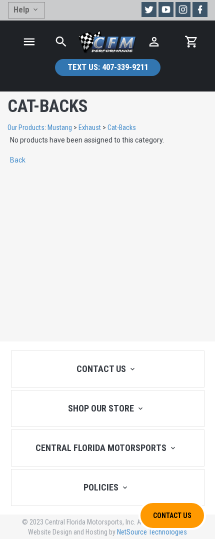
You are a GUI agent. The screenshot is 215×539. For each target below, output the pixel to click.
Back (18, 160)
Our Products (26, 128)
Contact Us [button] (172, 516)
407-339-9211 (108, 67)
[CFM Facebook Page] (200, 9)
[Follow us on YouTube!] (166, 9)
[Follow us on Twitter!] (149, 9)
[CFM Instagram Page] (183, 9)
